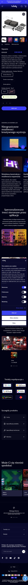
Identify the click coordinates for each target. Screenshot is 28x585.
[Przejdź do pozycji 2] (16, 39)
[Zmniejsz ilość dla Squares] (3, 103)
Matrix (4, 492)
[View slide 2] (13, 366)
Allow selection (14, 318)
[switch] (24, 292)
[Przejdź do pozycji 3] (22, 39)
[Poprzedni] (2, 2)
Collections (7, 44)
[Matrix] (12, 479)
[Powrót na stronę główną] (2, 44)
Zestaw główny (6, 84)
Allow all (14, 313)
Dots (12, 360)
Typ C (4, 91)
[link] (12, 164)
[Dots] (7, 337)
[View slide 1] (11, 366)
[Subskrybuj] (23, 551)
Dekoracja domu (15, 44)
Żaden (11, 91)
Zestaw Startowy (7, 74)
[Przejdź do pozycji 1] (10, 39)
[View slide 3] (15, 366)
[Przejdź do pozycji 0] (4, 39)
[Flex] (14, 339)
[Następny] (26, 2)
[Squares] (21, 340)
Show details (19, 308)
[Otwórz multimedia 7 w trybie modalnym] (23, 14)
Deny (14, 323)
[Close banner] (25, 260)
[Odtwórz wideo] (14, 144)
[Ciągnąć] (14, 237)
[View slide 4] (17, 366)
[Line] (24, 344)
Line (25, 492)
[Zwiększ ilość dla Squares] (10, 103)
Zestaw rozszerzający (8, 79)
